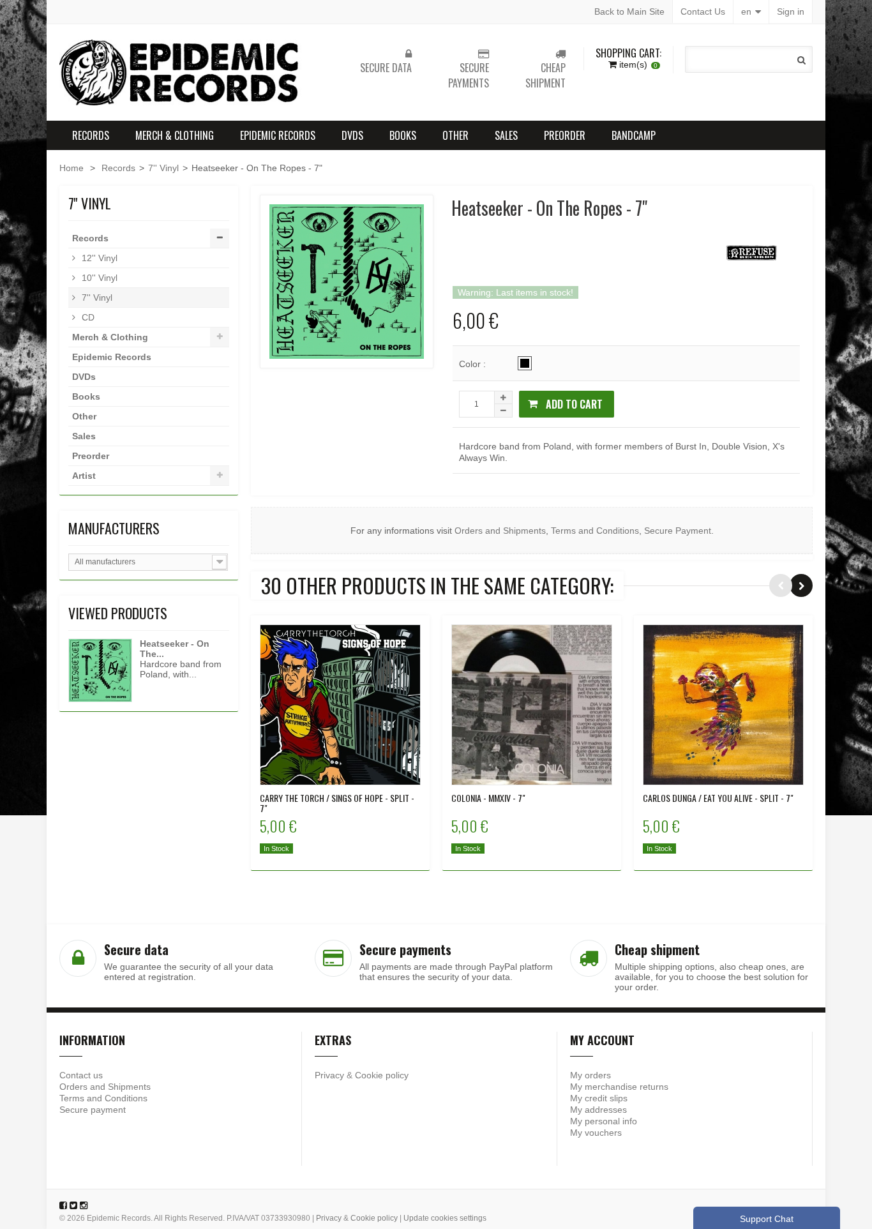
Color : (473, 364)
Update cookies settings (444, 1218)
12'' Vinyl (98, 258)
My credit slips (599, 1098)
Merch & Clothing (174, 135)
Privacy (329, 1075)
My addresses (598, 1110)
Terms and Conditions (595, 530)
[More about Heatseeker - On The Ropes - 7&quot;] (100, 670)
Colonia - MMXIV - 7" (488, 798)
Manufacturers (114, 528)
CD (86, 317)
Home (71, 168)
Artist (84, 476)
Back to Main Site (629, 11)
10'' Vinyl (98, 278)
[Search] (801, 60)
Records (90, 135)
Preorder (564, 135)
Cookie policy (382, 1075)
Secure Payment (677, 530)
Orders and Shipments (500, 530)
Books (402, 135)
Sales (506, 135)
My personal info (603, 1121)
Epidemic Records (277, 135)
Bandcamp (634, 135)
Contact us (81, 1075)
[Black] (524, 363)
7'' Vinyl (163, 168)
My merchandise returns (619, 1087)
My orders (590, 1075)
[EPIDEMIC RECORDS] (180, 72)
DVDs (352, 135)
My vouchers (596, 1132)
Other (455, 135)
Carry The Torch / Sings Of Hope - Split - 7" (337, 803)
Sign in (790, 11)
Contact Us (702, 11)
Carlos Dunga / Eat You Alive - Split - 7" (718, 798)
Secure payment (92, 1110)
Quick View (340, 703)
